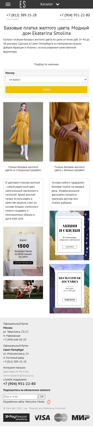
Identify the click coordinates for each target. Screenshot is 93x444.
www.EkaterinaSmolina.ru (18, 375)
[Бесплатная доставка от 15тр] (69, 288)
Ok (41, 396)
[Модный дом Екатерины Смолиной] (21, 4)
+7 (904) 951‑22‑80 (75, 15)
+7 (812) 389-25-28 (21, 15)
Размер (10, 73)
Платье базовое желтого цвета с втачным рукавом (70, 168)
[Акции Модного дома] (69, 235)
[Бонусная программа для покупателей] (23, 251)
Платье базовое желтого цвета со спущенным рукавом (23, 168)
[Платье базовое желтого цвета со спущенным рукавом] (23, 132)
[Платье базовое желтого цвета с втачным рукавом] (69, 132)
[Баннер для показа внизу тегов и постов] (23, 289)
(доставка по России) (16, 371)
